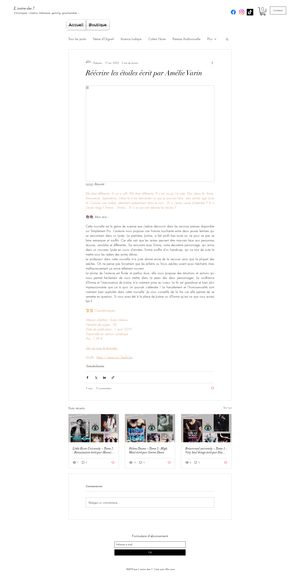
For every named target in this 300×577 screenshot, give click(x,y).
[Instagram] (241, 12)
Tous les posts (77, 39)
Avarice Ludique (131, 39)
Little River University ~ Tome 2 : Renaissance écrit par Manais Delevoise (93, 450)
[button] (263, 11)
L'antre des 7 (24, 8)
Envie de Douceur (95, 365)
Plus (209, 39)
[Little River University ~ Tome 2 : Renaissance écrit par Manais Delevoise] (94, 428)
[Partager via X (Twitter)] (96, 377)
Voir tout (227, 407)
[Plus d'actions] (212, 63)
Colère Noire (157, 39)
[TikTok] (250, 12)
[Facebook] (233, 12)
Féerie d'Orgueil (103, 39)
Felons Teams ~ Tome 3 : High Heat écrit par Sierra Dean (148, 450)
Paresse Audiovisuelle (186, 39)
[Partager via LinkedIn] (104, 377)
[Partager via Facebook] (87, 377)
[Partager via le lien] (113, 377)
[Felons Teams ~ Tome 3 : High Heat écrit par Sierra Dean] (150, 428)
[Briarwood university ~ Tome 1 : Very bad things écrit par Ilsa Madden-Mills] (206, 428)
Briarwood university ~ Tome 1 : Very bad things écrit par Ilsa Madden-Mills (206, 450)
